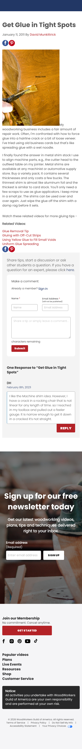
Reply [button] (66, 428)
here (70, 270)
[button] (5, 43)
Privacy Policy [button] (38, 722)
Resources (11, 669)
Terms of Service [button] (15, 722)
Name (15, 298)
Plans (7, 659)
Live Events (12, 664)
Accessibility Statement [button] (23, 726)
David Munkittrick (43, 34)
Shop (6, 674)
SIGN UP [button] (53, 555)
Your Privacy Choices (54, 726)
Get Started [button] (27, 630)
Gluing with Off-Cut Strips (21, 235)
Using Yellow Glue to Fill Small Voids (29, 240)
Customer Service (18, 678)
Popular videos (15, 654)
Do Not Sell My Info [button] (62, 722)
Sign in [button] (43, 288)
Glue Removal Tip (15, 231)
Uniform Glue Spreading (20, 244)
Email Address (52, 300)
